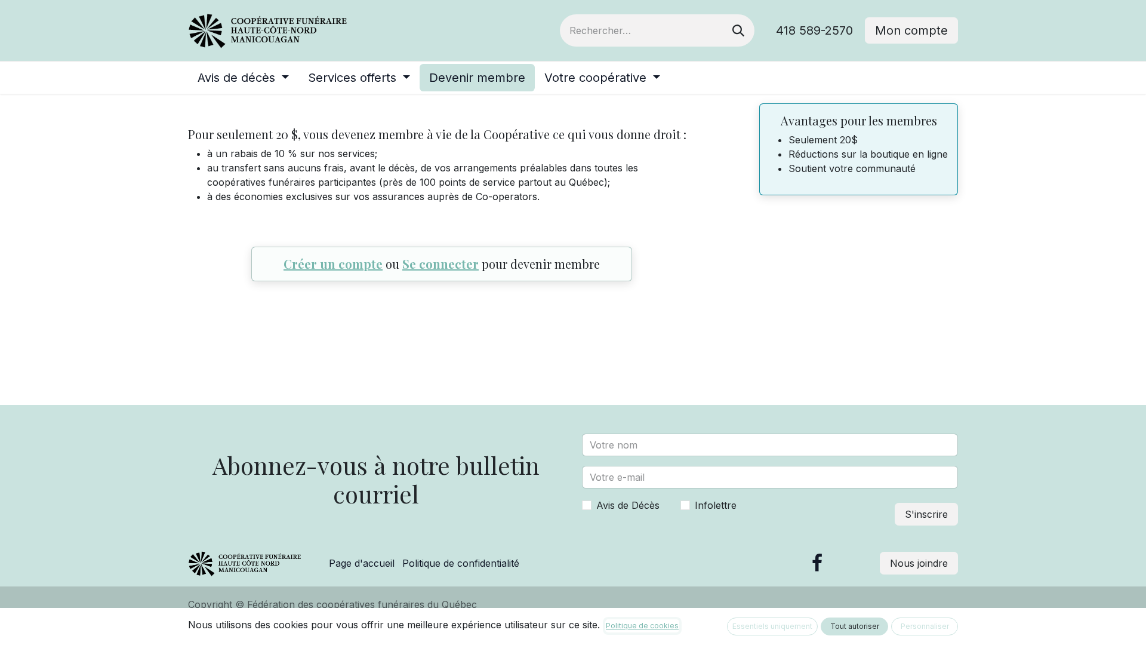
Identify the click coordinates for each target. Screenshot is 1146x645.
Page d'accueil (362, 563)
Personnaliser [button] (925, 626)
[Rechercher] (738, 30)
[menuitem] (243, 77)
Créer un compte (333, 264)
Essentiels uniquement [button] (772, 626)
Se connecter (440, 264)
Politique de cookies (642, 625)
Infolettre (716, 505)
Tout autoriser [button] (854, 626)
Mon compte (911, 30)
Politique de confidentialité (460, 563)
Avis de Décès (628, 505)
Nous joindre (919, 563)
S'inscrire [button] (926, 514)
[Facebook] (817, 563)
